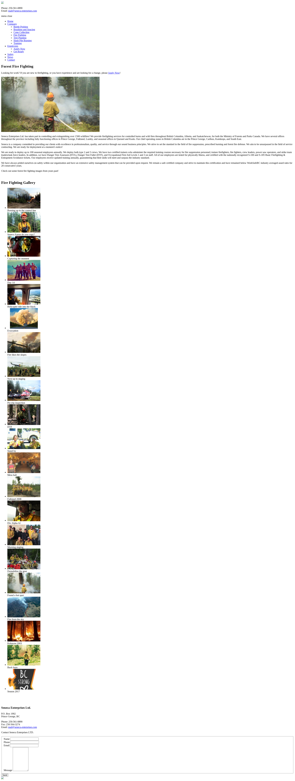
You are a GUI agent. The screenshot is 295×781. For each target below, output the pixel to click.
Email (6, 745)
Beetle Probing (21, 26)
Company (12, 24)
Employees (12, 46)
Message (8, 770)
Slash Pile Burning (23, 40)
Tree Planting (20, 37)
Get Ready (19, 51)
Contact (11, 60)
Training (18, 43)
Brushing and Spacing (24, 29)
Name (7, 739)
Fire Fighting (20, 35)
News (10, 57)
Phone (7, 742)
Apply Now (19, 48)
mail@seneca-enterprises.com (22, 10)
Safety (10, 54)
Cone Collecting (21, 32)
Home (10, 21)
